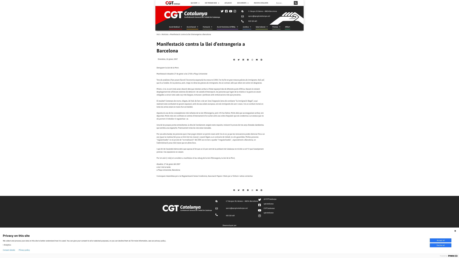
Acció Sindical (174, 27)
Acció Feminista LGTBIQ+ (226, 27)
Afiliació (228, 3)
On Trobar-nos (211, 3)
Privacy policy (24, 250)
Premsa (275, 27)
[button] (234, 60)
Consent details (9, 250)
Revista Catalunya (261, 3)
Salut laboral (260, 27)
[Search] (296, 3)
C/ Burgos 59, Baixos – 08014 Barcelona (262, 11)
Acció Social (191, 27)
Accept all (441, 240)
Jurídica (246, 27)
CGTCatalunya (269, 208)
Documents (241, 3)
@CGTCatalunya (270, 199)
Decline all (441, 245)
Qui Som (194, 3)
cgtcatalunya (268, 204)
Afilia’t (287, 27)
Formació (206, 27)
